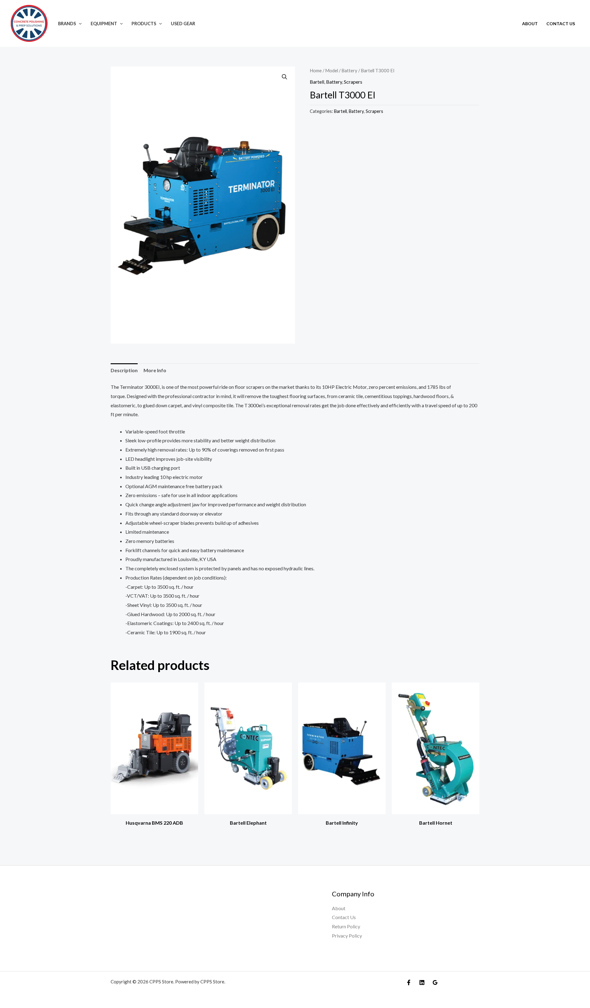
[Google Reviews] (435, 982)
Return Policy (346, 926)
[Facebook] (408, 982)
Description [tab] (124, 370)
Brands (67, 23)
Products (144, 23)
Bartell (317, 82)
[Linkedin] (422, 982)
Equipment (104, 23)
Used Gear (183, 23)
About (530, 23)
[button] (79, 23)
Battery (349, 70)
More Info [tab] (155, 370)
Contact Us (560, 23)
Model (331, 70)
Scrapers (353, 82)
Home (316, 70)
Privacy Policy (347, 935)
